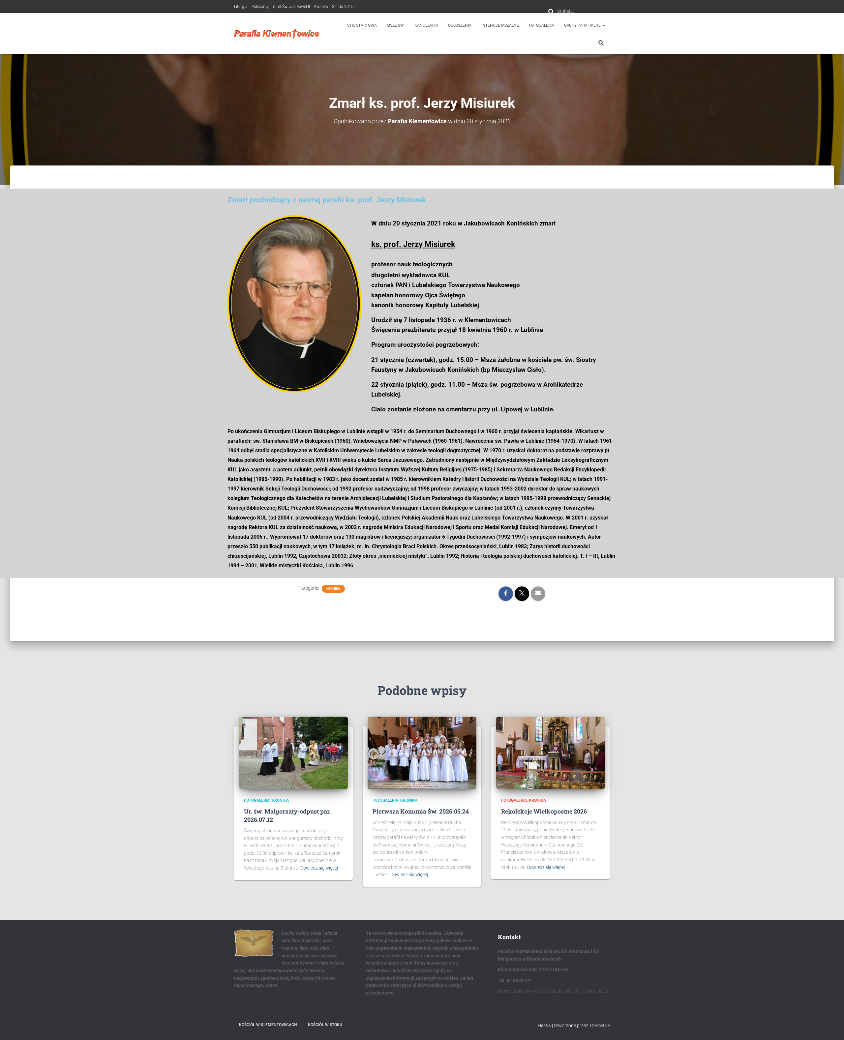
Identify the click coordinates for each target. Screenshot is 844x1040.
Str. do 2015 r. (344, 6)
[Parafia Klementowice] (276, 34)
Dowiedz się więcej (319, 868)
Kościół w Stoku (325, 1025)
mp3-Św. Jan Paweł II (291, 6)
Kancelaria (426, 25)
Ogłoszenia (459, 25)
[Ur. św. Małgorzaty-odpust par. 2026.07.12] (293, 752)
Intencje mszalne (500, 25)
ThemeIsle (599, 1025)
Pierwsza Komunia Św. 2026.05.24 (421, 811)
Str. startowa (362, 25)
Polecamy (260, 6)
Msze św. (396, 25)
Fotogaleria (541, 25)
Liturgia (240, 6)
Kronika (321, 6)
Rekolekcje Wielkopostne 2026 (544, 811)
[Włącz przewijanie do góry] (831, 1027)
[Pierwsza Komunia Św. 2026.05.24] (422, 752)
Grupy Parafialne (583, 25)
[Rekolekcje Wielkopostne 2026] (550, 752)
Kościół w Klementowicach (268, 1025)
